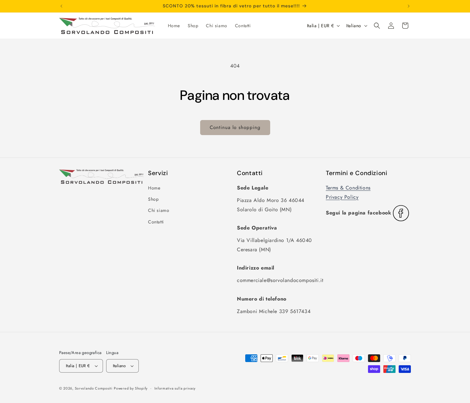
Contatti (156, 222)
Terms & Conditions (348, 187)
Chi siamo (158, 210)
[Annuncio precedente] (61, 6)
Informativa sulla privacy (175, 388)
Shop (153, 199)
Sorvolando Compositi (94, 388)
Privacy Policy (342, 197)
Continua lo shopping (235, 127)
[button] (377, 26)
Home (154, 188)
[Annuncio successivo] (409, 6)
